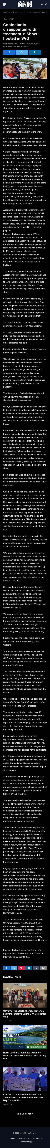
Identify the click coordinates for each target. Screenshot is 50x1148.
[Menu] (4, 4)
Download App (26, 1142)
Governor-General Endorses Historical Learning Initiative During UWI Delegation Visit (24, 1014)
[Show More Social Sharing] (44, 52)
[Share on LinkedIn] (35, 52)
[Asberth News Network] (25, 4)
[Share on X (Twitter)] (22, 52)
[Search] (46, 4)
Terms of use (37, 1138)
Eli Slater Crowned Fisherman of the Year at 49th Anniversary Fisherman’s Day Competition (23, 1097)
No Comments (10, 46)
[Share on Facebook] (9, 52)
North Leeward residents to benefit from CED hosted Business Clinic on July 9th (24, 1055)
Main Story (9, 19)
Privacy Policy (23, 1138)
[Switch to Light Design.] (42, 4)
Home (12, 1138)
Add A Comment (25, 1114)
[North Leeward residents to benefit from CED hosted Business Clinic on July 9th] (25, 1037)
